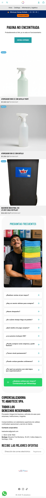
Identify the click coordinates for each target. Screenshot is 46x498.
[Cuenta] (38, 2)
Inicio (10, 7)
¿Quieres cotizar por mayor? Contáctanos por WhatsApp (24, 382)
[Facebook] (19, 489)
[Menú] (2, 2)
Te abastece (26, 495)
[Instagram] (23, 489)
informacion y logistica (29, 7)
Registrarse (37, 451)
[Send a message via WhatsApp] (4, 493)
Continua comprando (23, 40)
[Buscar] (7, 2)
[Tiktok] (26, 489)
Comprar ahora (23, 15)
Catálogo (17, 7)
